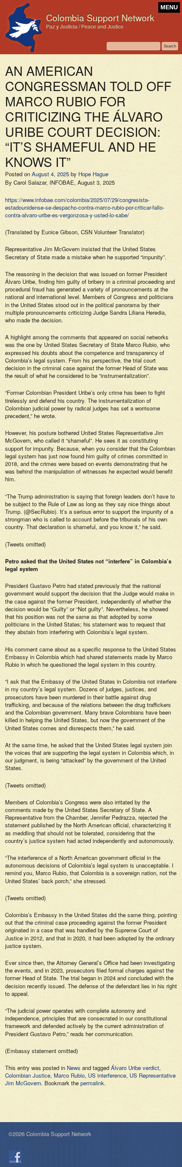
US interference (107, 1075)
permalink (92, 1083)
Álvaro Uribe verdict (135, 1068)
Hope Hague (93, 174)
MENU (169, 7)
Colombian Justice (27, 1075)
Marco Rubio (69, 1075)
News (73, 1068)
